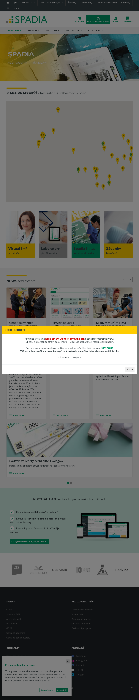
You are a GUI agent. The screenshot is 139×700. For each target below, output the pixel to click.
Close (130, 369)
